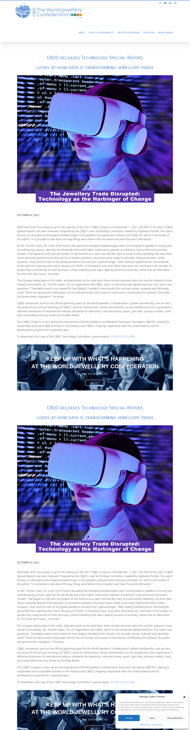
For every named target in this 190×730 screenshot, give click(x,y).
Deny (152, 718)
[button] (184, 697)
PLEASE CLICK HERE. (123, 337)
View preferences (175, 718)
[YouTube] (165, 3)
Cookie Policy (145, 725)
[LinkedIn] (170, 3)
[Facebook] (160, 3)
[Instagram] (175, 3)
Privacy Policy (157, 725)
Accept (129, 718)
